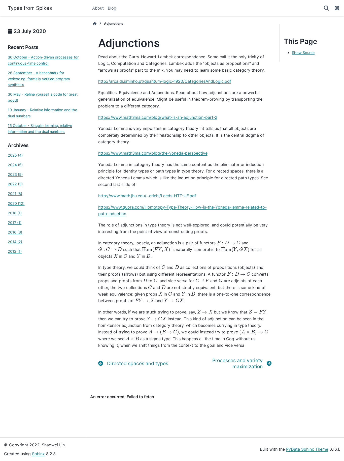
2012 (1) (15, 251)
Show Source (303, 52)
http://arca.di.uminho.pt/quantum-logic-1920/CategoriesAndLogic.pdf (164, 81)
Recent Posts (23, 47)
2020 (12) (16, 203)
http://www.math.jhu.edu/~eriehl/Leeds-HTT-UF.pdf (147, 195)
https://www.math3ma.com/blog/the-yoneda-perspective (153, 153)
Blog (112, 8)
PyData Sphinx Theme (307, 449)
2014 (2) (15, 242)
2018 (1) (15, 213)
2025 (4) (15, 155)
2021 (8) (15, 193)
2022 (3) (15, 184)
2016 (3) (15, 232)
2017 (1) (14, 222)
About (98, 8)
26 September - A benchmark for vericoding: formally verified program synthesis (39, 79)
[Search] (326, 8)
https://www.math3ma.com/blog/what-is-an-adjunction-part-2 (157, 117)
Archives (18, 145)
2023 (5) (15, 174)
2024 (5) (15, 165)
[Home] (94, 23)
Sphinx (38, 453)
